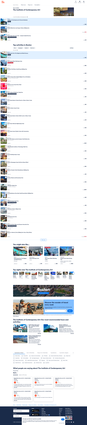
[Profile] (84, 1)
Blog (60, 413)
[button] (43, 22)
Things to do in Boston (33, 405)
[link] (43, 22)
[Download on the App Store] (35, 414)
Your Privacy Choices (45, 414)
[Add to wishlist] (6, 19)
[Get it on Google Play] (35, 411)
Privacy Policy (44, 413)
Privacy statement (16, 316)
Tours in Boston (40, 405)
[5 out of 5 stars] (23, 380)
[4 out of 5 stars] (64, 380)
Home (14, 405)
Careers (60, 411)
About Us (60, 410)
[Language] (80, 1)
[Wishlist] (76, 1)
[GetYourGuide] (3, 2)
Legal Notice (43, 411)
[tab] (19, 352)
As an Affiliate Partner (68, 413)
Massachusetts (24, 405)
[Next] (73, 273)
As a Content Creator (68, 411)
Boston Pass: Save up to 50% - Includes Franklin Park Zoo (22, 379)
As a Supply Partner (68, 410)
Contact (43, 410)
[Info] (27, 17)
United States (18, 405)
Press (60, 414)
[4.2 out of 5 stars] (16, 375)
